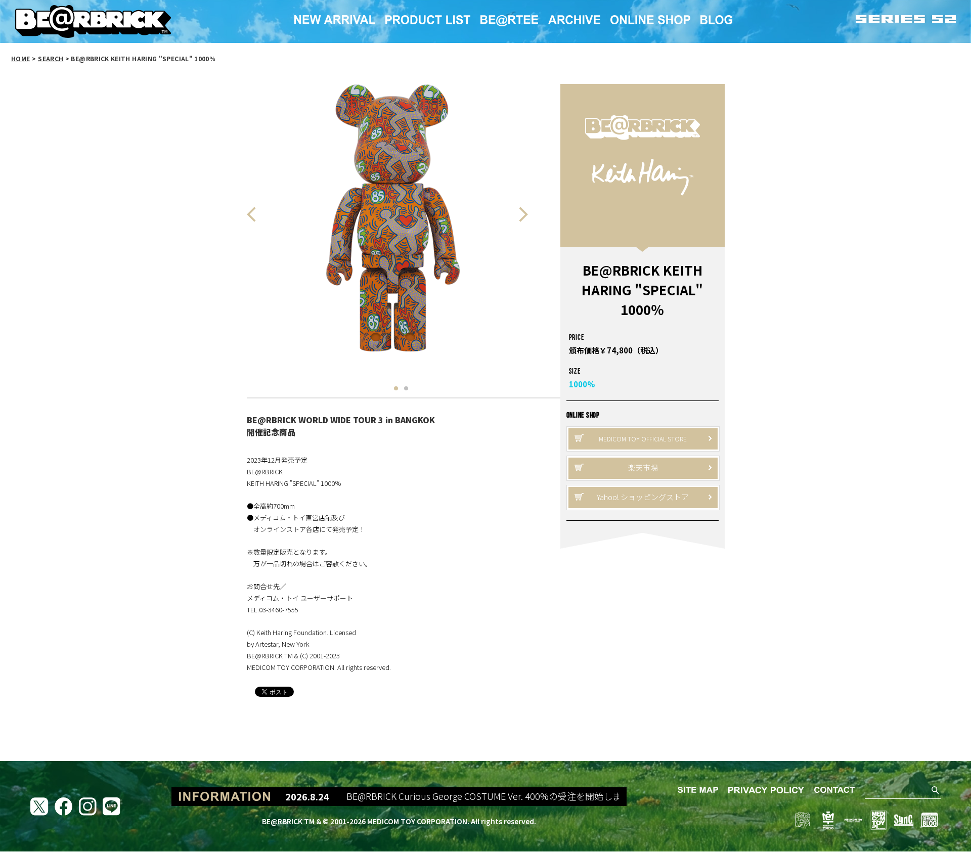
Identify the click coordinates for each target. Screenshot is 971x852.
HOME (20, 58)
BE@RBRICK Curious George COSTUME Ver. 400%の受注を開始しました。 (468, 796)
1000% (582, 384)
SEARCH (50, 58)
